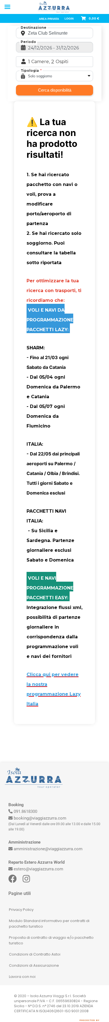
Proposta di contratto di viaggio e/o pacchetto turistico (51, 940)
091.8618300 (25, 811)
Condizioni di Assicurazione (34, 965)
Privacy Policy (21, 909)
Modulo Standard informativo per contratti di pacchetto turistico (49, 923)
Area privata (49, 18)
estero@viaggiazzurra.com (38, 868)
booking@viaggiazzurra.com (40, 818)
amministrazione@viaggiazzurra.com (48, 848)
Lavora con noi (22, 976)
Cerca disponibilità (54, 90)
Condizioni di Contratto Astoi (34, 954)
